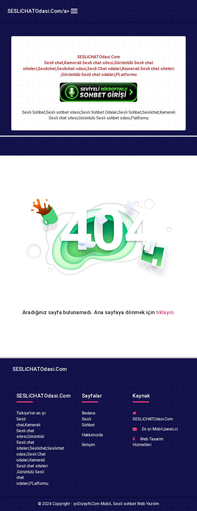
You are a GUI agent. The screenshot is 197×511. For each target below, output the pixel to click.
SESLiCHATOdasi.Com (39, 369)
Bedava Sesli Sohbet (88, 419)
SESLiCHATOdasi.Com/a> (38, 11)
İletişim (88, 444)
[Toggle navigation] (74, 11)
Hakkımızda (92, 434)
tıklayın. (165, 312)
